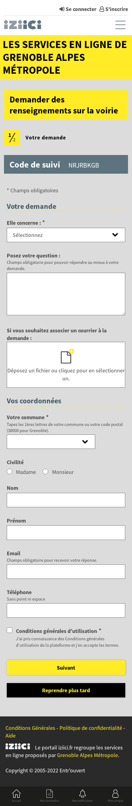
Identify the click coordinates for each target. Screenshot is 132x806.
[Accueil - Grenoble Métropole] (23, 26)
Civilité (15, 462)
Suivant (66, 667)
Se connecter (81, 9)
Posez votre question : (33, 255)
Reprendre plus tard (66, 690)
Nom (12, 487)
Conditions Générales (30, 727)
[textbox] (51, 441)
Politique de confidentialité (91, 727)
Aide (11, 735)
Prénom (16, 520)
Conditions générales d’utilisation (58, 630)
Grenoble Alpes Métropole (87, 755)
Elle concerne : (26, 222)
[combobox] (51, 441)
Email (13, 553)
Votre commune (28, 417)
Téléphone (19, 592)
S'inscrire (116, 9)
